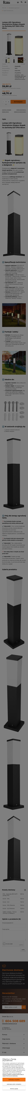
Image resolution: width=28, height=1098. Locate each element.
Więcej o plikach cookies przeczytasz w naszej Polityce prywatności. (13, 1075)
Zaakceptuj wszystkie (14, 1079)
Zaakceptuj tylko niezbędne (14, 1084)
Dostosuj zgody (14, 1088)
